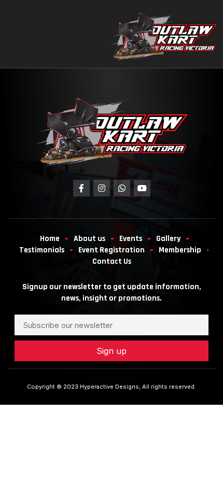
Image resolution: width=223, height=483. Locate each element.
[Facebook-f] (81, 188)
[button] (22, 35)
